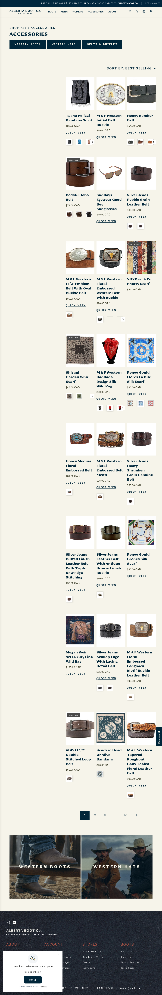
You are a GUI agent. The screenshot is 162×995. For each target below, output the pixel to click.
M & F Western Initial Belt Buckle (109, 120)
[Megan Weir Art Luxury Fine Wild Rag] (80, 630)
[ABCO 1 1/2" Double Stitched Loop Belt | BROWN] (69, 778)
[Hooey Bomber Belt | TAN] (151, 142)
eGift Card (89, 968)
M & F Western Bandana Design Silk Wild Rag (109, 379)
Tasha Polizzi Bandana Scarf (79, 118)
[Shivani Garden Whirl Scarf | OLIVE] (79, 396)
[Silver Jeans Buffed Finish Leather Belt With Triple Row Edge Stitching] (80, 532)
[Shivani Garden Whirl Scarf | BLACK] (69, 396)
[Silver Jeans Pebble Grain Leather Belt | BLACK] (130, 226)
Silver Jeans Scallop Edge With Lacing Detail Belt (108, 659)
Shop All (18, 28)
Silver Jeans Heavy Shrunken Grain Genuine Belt (140, 471)
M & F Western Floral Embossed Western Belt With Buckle (109, 289)
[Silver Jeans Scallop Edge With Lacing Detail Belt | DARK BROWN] (110, 688)
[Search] (137, 11)
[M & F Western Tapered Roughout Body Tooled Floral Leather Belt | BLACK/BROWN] (130, 795)
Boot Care (126, 951)
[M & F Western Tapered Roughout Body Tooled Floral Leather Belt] (141, 728)
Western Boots (27, 44)
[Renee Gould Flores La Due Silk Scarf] (141, 350)
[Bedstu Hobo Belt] (80, 173)
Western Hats (64, 44)
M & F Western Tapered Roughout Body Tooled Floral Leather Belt (139, 762)
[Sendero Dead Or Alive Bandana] (111, 728)
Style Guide (128, 968)
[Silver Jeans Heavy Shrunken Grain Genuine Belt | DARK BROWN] (130, 501)
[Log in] (143, 11)
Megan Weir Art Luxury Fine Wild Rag (79, 657)
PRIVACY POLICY (80, 988)
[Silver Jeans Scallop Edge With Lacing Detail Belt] (111, 630)
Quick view (76, 132)
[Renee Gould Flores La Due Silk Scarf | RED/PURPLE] (151, 403)
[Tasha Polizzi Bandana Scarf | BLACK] (69, 142)
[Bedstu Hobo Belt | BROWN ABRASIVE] (79, 214)
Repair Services (130, 962)
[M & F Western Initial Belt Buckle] (111, 93)
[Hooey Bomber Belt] (141, 93)
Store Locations (92, 951)
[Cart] (150, 11)
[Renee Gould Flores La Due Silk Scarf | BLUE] (140, 403)
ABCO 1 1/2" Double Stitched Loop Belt (78, 757)
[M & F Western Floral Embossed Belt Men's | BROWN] (100, 497)
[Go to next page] (136, 815)
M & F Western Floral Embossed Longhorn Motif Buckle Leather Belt (139, 664)
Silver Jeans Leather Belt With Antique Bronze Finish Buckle (109, 564)
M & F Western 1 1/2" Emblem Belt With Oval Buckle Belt (78, 286)
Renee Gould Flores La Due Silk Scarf (139, 377)
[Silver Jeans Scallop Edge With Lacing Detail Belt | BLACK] (100, 688)
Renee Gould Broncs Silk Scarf (138, 559)
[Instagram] (8, 922)
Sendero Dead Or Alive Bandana (109, 755)
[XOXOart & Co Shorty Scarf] (141, 257)
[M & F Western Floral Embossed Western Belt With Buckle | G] (110, 319)
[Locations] (130, 11)
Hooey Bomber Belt (140, 118)
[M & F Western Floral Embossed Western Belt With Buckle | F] (100, 319)
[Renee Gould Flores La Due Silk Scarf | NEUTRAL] (130, 403)
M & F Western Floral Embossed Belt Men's (110, 468)
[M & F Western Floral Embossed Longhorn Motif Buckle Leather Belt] (141, 630)
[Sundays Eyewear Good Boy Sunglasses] (111, 173)
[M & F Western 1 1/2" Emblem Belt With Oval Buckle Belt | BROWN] (69, 315)
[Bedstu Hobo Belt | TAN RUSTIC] (69, 214)
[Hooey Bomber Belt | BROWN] (140, 142)
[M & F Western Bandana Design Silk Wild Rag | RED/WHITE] (110, 408)
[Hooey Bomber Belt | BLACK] (130, 142)
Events (86, 962)
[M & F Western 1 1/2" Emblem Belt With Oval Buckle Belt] (80, 257)
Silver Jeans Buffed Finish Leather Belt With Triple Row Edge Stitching (78, 566)
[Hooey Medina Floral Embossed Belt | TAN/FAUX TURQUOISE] (69, 492)
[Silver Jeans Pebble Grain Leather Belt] (141, 173)
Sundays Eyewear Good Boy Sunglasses (109, 202)
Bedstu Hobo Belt (77, 198)
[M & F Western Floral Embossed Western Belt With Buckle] (111, 257)
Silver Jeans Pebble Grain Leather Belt (138, 200)
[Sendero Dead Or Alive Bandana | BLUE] (100, 774)
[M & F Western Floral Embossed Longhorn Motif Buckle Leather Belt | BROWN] (130, 697)
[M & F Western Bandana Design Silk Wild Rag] (111, 350)
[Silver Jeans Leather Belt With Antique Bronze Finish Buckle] (111, 532)
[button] (92, 142)
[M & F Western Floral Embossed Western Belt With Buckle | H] (120, 319)
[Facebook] (14, 922)
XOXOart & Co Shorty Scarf (139, 282)
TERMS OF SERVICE (104, 988)
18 (125, 815)
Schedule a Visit (93, 957)
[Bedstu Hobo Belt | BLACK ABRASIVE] (89, 214)
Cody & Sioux (152, 3)
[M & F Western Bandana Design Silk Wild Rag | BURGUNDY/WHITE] (120, 408)
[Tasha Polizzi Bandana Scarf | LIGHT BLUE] (79, 142)
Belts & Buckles (102, 44)
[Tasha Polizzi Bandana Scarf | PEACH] (89, 142)
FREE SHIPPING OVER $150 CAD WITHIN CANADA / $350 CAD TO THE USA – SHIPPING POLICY (81, 3)
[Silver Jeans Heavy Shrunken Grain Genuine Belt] (141, 439)
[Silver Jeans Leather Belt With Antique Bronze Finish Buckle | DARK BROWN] (100, 595)
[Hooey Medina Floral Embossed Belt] (80, 439)
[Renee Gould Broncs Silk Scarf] (141, 532)
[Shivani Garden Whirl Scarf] (80, 350)
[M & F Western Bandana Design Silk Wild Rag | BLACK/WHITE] (100, 408)
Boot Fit (126, 957)
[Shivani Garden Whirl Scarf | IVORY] (89, 396)
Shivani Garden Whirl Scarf (78, 377)
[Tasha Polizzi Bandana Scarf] (80, 93)
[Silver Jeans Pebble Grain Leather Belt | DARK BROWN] (140, 226)
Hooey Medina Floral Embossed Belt (79, 466)
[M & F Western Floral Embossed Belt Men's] (111, 439)
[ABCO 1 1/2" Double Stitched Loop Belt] (80, 728)
